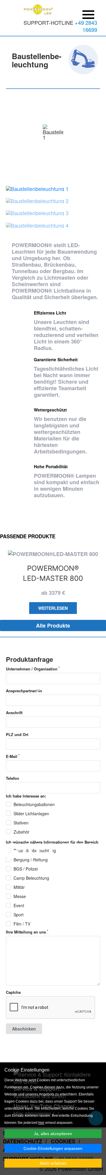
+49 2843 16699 (86, 26)
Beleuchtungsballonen (34, 804)
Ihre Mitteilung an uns (26, 932)
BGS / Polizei (26, 868)
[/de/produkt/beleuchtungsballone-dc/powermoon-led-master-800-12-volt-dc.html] (53, 553)
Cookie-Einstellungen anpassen (53, 1148)
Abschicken (24, 1029)
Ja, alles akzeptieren (53, 1133)
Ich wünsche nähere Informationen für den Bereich (52, 842)
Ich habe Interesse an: (26, 796)
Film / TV (22, 923)
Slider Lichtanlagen (31, 813)
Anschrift (14, 712)
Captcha (13, 992)
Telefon (12, 778)
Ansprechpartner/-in (24, 690)
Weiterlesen (53, 608)
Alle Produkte (53, 625)
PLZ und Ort (17, 734)
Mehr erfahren (53, 1163)
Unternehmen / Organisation (31, 669)
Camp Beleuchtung (31, 878)
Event (19, 905)
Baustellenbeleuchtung (35, 850)
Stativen (21, 822)
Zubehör (21, 831)
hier (41, 1123)
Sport (19, 914)
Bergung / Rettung (31, 859)
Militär (19, 887)
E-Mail (11, 756)
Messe (20, 896)
